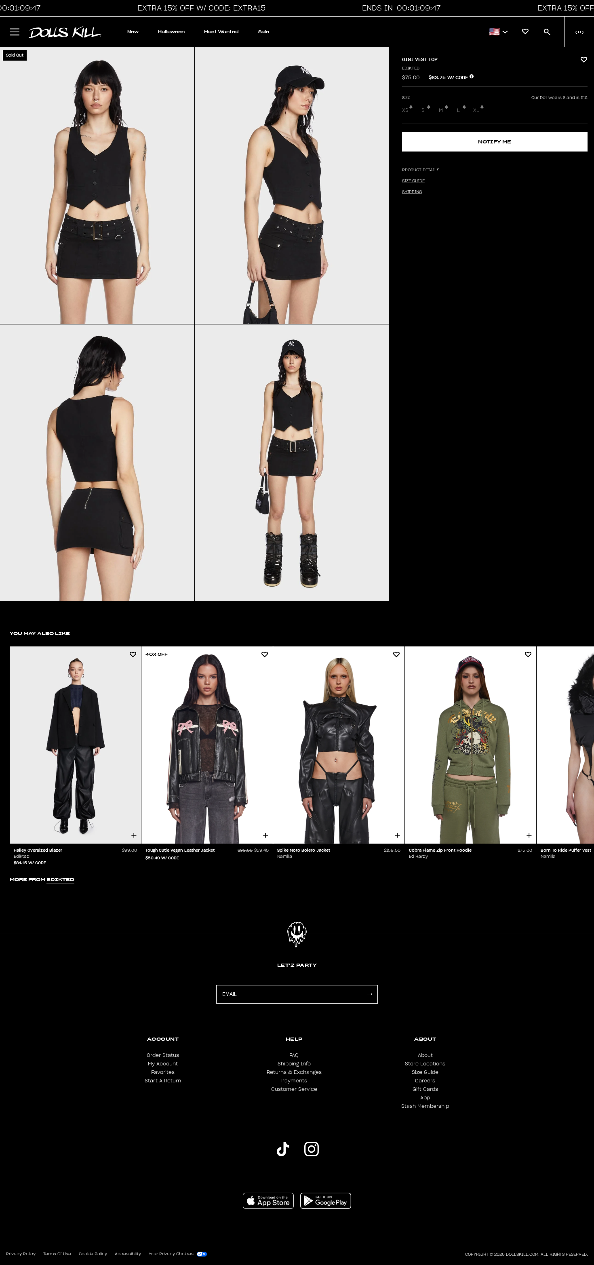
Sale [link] (263, 31)
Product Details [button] (420, 170)
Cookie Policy (93, 1254)
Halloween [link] (171, 31)
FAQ (294, 1055)
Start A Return (163, 1080)
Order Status (163, 1055)
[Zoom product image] (97, 185)
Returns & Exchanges (294, 1072)
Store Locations (425, 1063)
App (425, 1097)
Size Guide (425, 1072)
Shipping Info (294, 1063)
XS (405, 110)
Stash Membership (425, 1106)
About (425, 1055)
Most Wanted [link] (221, 31)
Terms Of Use (57, 1254)
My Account (163, 1063)
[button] (198, 8)
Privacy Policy (21, 1254)
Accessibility (128, 1254)
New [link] (133, 31)
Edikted (410, 68)
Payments (294, 1080)
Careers (425, 1080)
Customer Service (294, 1089)
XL (476, 110)
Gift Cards (425, 1089)
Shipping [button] (412, 192)
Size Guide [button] (413, 181)
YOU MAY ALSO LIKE (40, 633)
